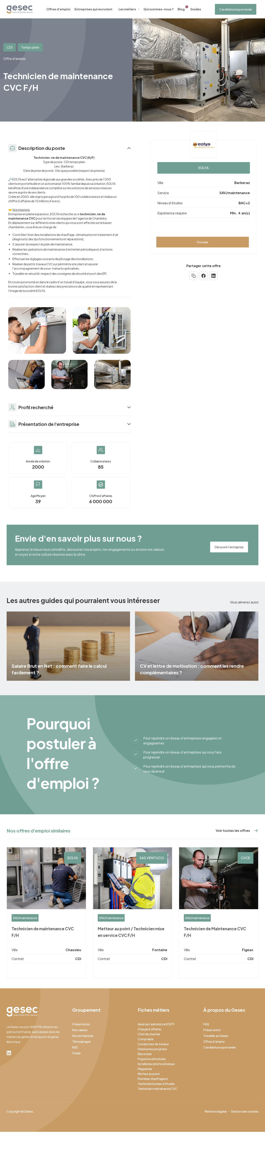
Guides (195, 9)
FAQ (206, 1024)
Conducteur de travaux (153, 1044)
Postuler (202, 242)
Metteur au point (149, 1074)
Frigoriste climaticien (152, 1059)
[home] (20, 9)
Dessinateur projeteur (152, 1049)
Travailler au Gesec (215, 1036)
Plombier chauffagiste (153, 1079)
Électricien (145, 1054)
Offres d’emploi (58, 9)
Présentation (81, 1024)
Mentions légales (216, 1111)
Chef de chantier (149, 1034)
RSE (75, 1047)
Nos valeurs (80, 1030)
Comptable (145, 1039)
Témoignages (81, 1041)
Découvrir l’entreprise (229, 547)
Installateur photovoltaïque (156, 1064)
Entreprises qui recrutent (93, 9)
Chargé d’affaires (149, 1029)
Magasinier (145, 1069)
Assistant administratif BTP (156, 1024)
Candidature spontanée (235, 9)
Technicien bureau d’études (156, 1084)
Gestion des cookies (244, 1111)
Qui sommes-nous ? (158, 9)
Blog (181, 9)
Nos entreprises (82, 1036)
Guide (76, 1053)
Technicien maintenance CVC (157, 1088)
